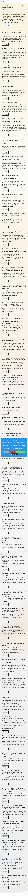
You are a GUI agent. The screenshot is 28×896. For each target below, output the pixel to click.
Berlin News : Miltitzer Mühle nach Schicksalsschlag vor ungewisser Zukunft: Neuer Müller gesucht (12, 304)
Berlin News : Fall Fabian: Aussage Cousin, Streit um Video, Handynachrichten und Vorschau (13, 269)
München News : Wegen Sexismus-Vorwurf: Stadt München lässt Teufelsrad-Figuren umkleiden (12, 158)
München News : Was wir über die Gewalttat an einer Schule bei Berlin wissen (13, 644)
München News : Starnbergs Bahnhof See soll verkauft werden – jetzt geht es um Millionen (13, 661)
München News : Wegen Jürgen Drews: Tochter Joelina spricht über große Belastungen (14, 593)
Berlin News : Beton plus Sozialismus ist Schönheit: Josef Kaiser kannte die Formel (14, 755)
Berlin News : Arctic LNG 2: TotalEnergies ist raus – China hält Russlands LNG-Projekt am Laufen (12, 772)
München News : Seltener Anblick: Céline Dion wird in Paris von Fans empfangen (12, 196)
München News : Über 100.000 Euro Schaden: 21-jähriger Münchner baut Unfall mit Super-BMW (13, 610)
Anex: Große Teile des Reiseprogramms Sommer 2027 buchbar (11, 539)
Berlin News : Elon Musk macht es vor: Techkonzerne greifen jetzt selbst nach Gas (14, 737)
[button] (26, 1)
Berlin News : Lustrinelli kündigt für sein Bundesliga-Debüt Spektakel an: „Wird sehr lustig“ (13, 790)
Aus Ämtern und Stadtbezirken (11, 433)
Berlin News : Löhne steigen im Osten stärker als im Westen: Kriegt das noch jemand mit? (14, 287)
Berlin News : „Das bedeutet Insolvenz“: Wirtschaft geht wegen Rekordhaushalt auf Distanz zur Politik (14, 250)
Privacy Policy (14, 454)
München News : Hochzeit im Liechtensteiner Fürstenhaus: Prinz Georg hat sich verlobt (13, 177)
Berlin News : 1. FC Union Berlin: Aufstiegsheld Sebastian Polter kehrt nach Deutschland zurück (13, 807)
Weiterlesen (5, 25)
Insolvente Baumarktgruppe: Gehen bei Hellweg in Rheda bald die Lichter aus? (14, 215)
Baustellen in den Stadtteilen (11, 407)
